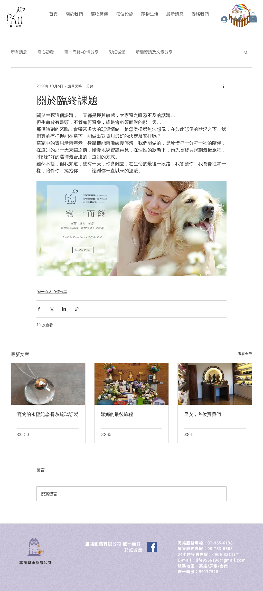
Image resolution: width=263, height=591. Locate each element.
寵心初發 (45, 52)
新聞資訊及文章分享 (154, 52)
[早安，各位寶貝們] (215, 384)
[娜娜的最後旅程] (132, 384)
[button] (253, 17)
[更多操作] (223, 86)
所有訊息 (19, 52)
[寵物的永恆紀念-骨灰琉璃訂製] (48, 384)
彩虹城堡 (117, 52)
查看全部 (245, 353)
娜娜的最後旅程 (117, 414)
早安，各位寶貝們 (202, 414)
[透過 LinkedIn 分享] (64, 309)
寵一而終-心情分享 (81, 52)
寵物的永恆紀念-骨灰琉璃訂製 (47, 414)
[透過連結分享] (76, 309)
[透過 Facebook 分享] (38, 309)
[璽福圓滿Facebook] (152, 547)
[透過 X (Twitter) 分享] (51, 309)
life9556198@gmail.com (221, 560)
